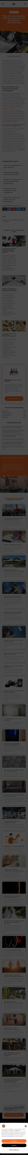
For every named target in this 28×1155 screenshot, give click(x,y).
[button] (25, 1126)
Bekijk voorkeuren (14, 1149)
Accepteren (14, 1141)
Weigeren (14, 1145)
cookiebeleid (9, 1136)
